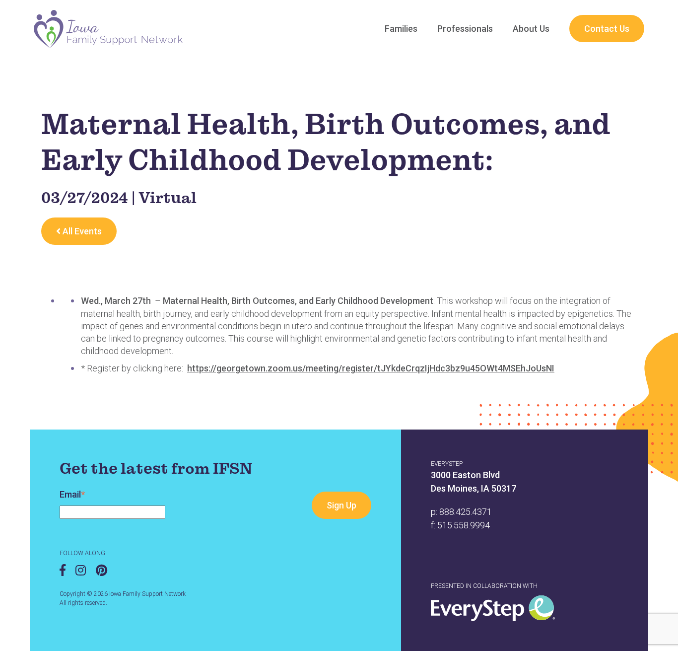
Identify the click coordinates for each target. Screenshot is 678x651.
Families (401, 28)
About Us (531, 28)
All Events (81, 231)
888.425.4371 (465, 511)
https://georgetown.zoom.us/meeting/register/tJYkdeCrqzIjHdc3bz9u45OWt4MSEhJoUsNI (370, 368)
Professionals (465, 28)
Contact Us (606, 28)
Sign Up (341, 505)
